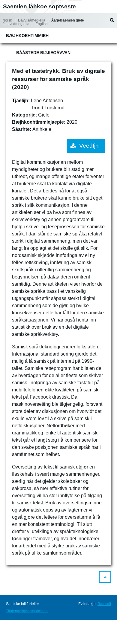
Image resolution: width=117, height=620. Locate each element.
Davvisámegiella (31, 20)
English (41, 24)
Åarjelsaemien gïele (67, 20)
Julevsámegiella (16, 24)
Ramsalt (104, 604)
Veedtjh (89, 146)
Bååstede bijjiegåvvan (43, 52)
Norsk (7, 20)
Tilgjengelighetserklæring (27, 611)
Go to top (105, 577)
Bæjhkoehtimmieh (27, 35)
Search (112, 20)
